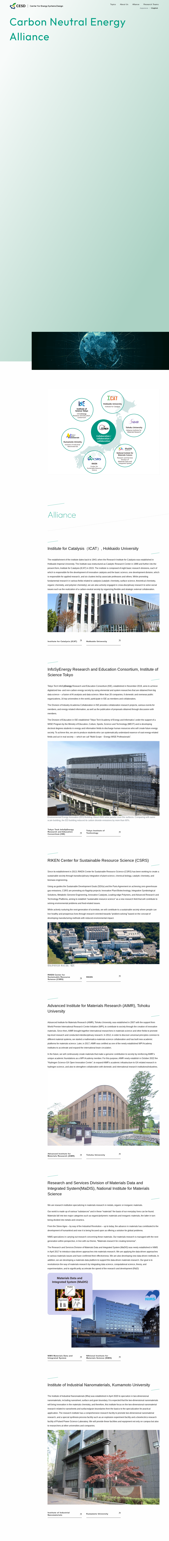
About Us (124, 4)
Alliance (135, 4)
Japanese (144, 8)
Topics (113, 4)
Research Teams (151, 4)
